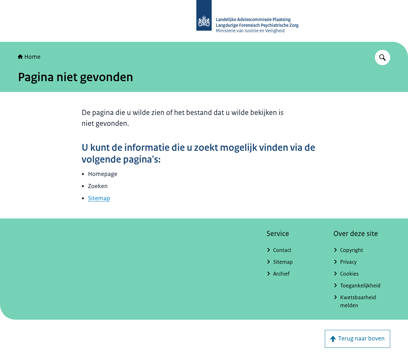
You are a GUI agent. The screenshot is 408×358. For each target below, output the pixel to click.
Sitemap (99, 198)
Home (32, 57)
